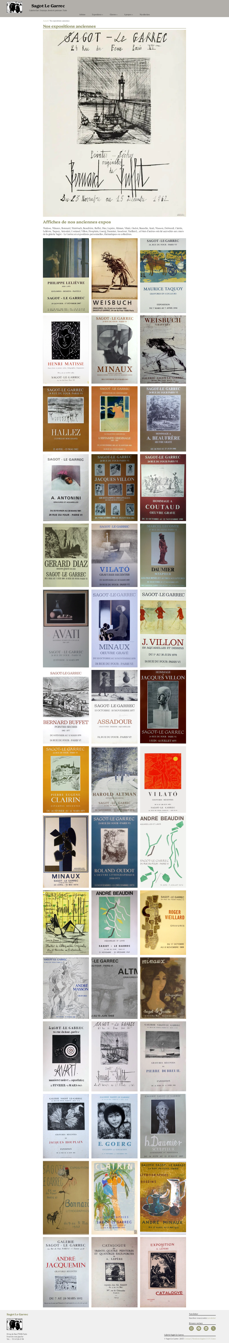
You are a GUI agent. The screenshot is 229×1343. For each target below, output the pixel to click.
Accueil (45, 20)
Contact (188, 1338)
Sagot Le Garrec (48, 5)
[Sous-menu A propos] (132, 14)
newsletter (211, 1318)
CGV (208, 1338)
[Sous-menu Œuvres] (117, 14)
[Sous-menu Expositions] (102, 14)
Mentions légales (199, 1338)
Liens (213, 1338)
